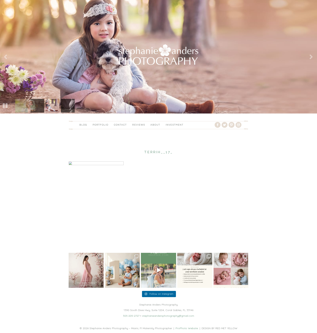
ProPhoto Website (187, 328)
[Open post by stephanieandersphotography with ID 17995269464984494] (158, 270)
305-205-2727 (131, 315)
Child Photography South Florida (99, 244)
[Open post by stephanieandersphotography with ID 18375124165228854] (86, 270)
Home (72, 244)
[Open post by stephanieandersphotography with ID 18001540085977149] (122, 270)
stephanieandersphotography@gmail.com (168, 315)
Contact (120, 125)
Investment (174, 125)
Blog (83, 125)
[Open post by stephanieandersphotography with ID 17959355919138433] (194, 270)
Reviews (138, 125)
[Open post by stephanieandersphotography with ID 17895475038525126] (230, 270)
